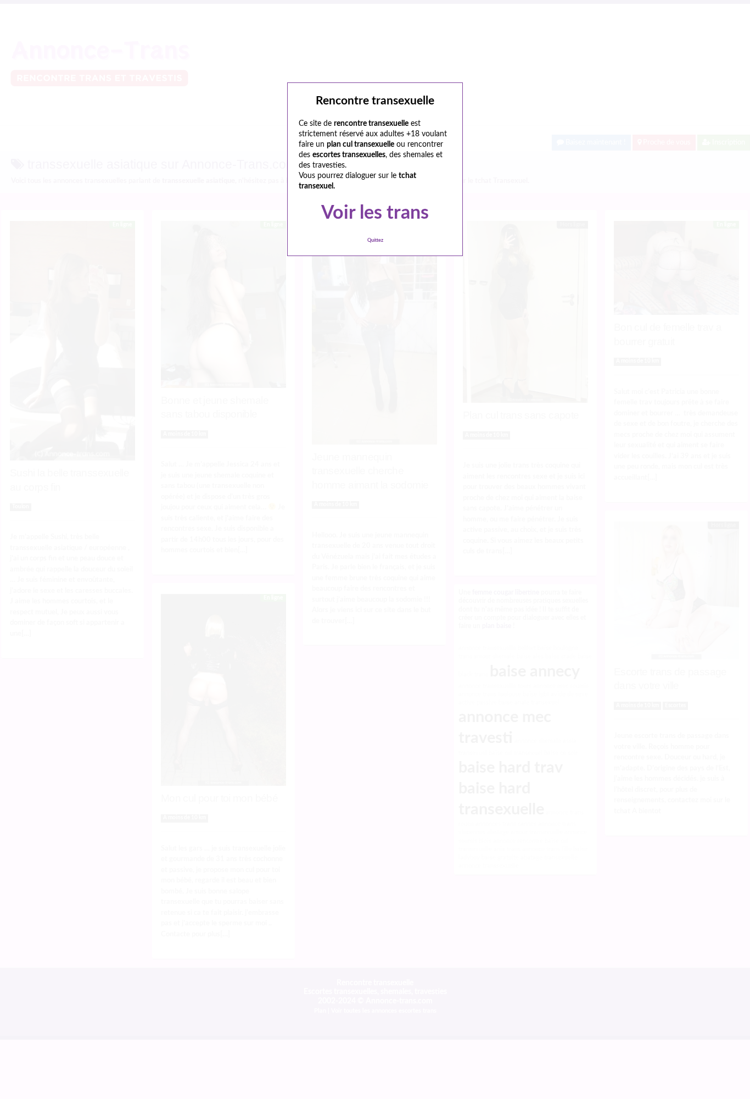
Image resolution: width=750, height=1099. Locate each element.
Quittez (375, 240)
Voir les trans (375, 213)
